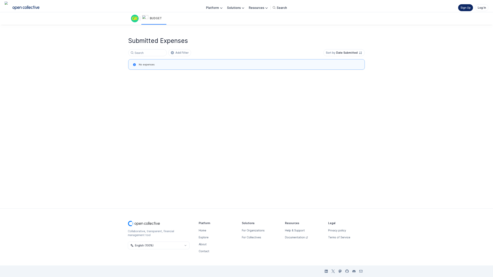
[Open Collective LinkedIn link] (326, 271)
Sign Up (465, 7)
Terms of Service (339, 237)
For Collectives (251, 237)
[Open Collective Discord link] (354, 271)
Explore (204, 237)
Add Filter (182, 52)
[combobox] (344, 52)
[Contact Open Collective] (361, 271)
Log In (482, 7)
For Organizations (253, 230)
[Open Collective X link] (333, 271)
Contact (204, 251)
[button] (153, 18)
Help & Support (295, 230)
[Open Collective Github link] (347, 271)
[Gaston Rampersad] (135, 18)
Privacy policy (337, 230)
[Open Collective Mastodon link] (340, 271)
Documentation (295, 237)
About (203, 244)
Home (202, 230)
